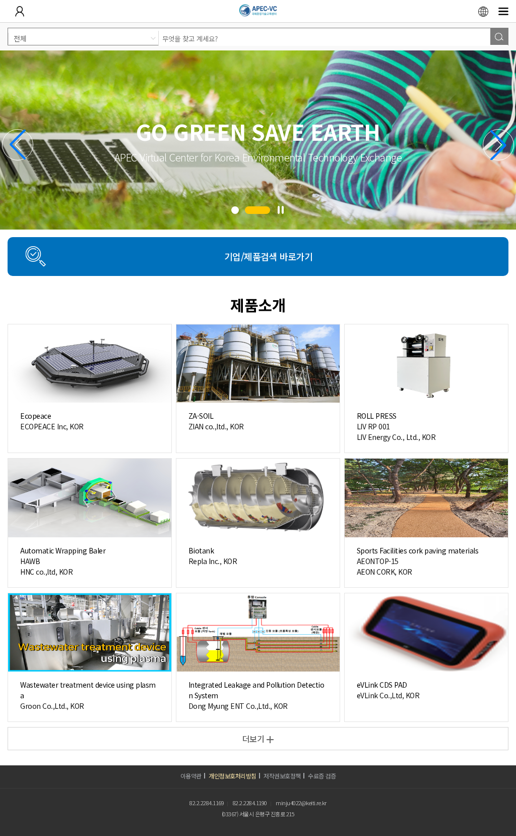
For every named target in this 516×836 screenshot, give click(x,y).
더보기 (253, 739)
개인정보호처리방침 (232, 775)
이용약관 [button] (191, 775)
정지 (280, 209)
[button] (235, 210)
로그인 (19, 11)
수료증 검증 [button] (322, 775)
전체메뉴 (503, 11)
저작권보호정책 (282, 775)
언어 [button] (483, 11)
